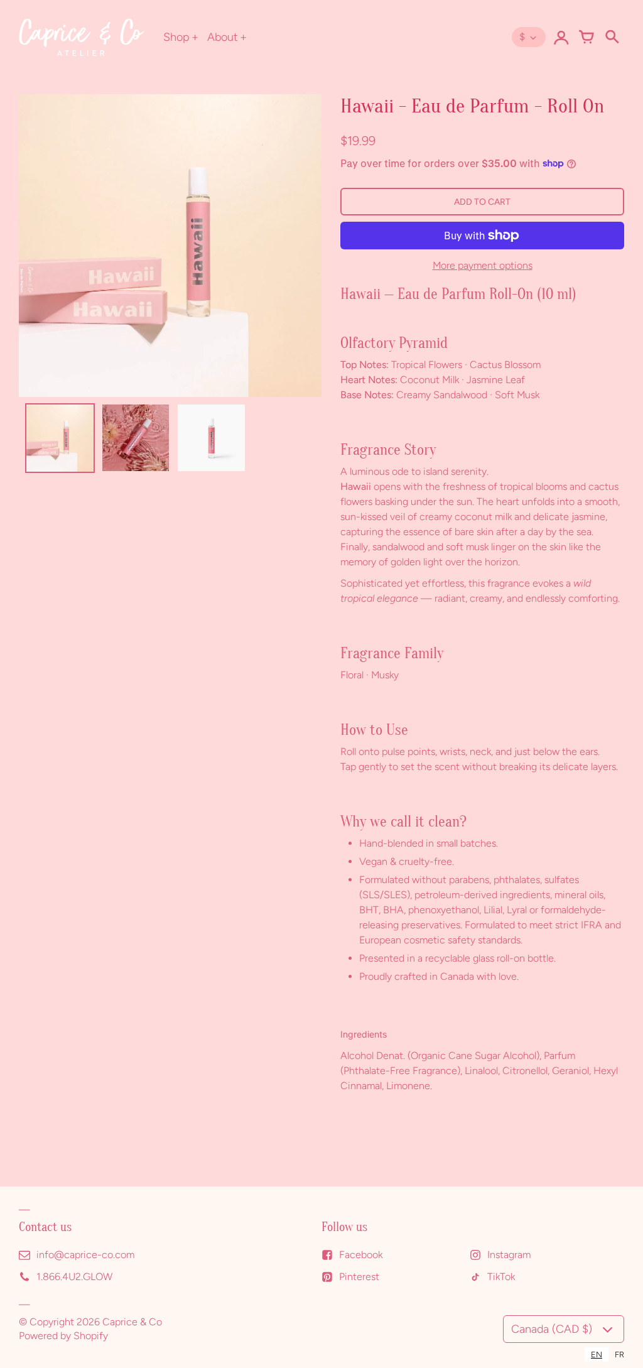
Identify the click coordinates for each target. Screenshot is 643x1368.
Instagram (509, 1255)
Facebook (360, 1255)
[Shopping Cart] (586, 37)
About (222, 37)
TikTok (501, 1277)
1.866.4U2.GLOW (74, 1277)
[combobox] (596, 1354)
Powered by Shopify (63, 1336)
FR (619, 1354)
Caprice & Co (132, 1322)
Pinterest (359, 1277)
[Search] (611, 37)
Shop (176, 37)
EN (596, 1354)
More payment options (482, 265)
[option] (619, 1354)
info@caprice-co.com (85, 1255)
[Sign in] (561, 37)
